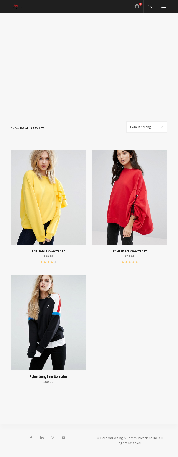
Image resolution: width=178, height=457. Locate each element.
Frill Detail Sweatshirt (48, 251)
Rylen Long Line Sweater (48, 376)
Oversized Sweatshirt (130, 251)
